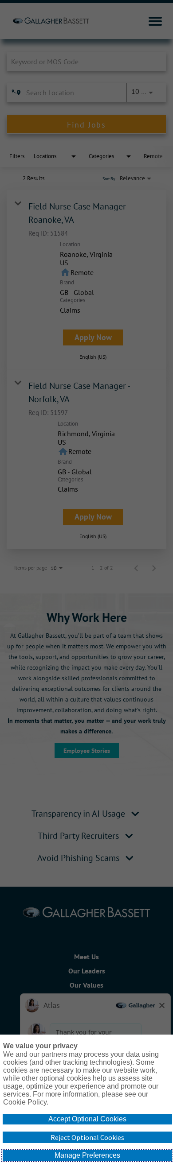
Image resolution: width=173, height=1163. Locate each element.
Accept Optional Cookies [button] (87, 1119)
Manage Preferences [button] (87, 1155)
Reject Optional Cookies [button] (87, 1137)
